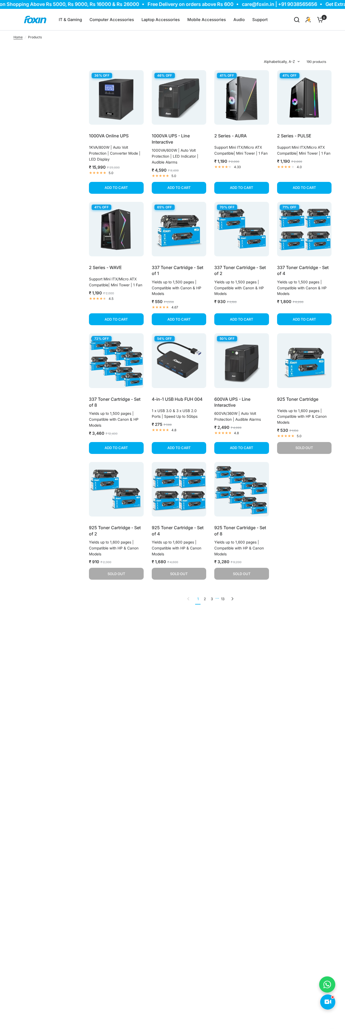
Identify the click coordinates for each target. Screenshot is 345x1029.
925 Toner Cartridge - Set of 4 (177, 530)
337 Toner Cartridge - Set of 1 (177, 270)
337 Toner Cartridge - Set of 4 (303, 270)
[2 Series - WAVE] (116, 229)
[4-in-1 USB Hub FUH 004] (179, 360)
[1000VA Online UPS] (116, 97)
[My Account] (308, 19)
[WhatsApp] (327, 984)
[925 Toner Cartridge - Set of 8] (241, 489)
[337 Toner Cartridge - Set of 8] (116, 360)
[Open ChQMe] (327, 1002)
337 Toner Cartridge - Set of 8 (114, 402)
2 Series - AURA (230, 135)
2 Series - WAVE (105, 267)
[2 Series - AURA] (241, 97)
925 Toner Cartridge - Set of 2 (115, 530)
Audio (239, 19)
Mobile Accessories (206, 19)
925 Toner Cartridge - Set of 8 (240, 530)
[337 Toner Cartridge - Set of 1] (179, 229)
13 (223, 599)
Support (260, 19)
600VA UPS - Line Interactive (232, 402)
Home (18, 37)
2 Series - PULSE (294, 135)
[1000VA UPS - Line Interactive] (179, 97)
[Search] (296, 19)
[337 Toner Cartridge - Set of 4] (304, 229)
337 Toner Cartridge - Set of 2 (240, 270)
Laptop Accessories (161, 19)
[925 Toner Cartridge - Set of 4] (179, 489)
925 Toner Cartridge (297, 399)
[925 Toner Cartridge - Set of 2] (116, 489)
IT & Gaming (70, 19)
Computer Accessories (111, 19)
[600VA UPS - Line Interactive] (241, 360)
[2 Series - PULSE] (304, 97)
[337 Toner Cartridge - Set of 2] (241, 229)
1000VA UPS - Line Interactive (171, 138)
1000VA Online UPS (109, 135)
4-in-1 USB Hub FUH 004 (177, 399)
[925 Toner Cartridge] (304, 360)
